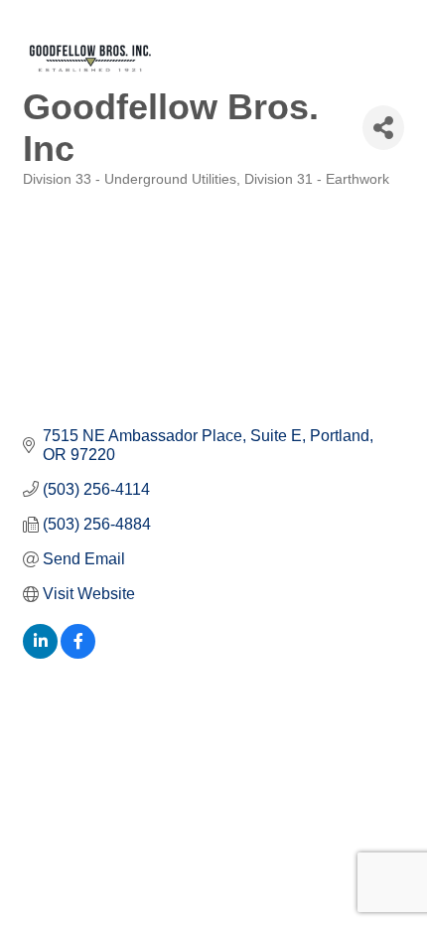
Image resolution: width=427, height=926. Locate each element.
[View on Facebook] (78, 653)
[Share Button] (383, 127)
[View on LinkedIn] (40, 653)
